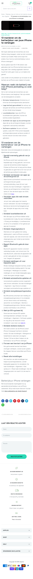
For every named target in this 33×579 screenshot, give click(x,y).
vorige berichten (8, 414)
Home (2, 14)
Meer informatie (16, 519)
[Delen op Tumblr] (22, 400)
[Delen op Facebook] (6, 400)
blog (12, 194)
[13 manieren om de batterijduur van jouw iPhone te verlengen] (16, 25)
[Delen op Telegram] (26, 400)
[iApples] (16, 3)
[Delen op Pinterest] (18, 400)
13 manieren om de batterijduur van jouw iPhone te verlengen (16, 40)
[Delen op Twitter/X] (10, 400)
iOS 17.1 (23, 323)
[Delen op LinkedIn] (2, 400)
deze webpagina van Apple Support (15, 391)
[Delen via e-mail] (14, 400)
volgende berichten (24, 414)
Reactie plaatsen (16, 456)
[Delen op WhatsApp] (2, 404)
